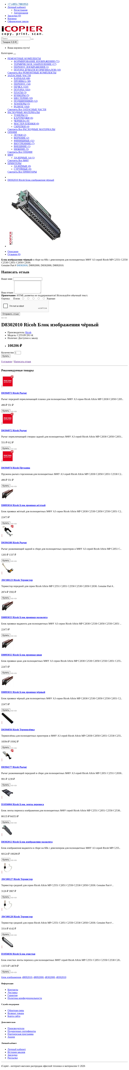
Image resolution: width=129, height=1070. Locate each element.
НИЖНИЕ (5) (21, 149)
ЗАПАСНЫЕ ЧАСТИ (19, 75)
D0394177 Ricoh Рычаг (14, 767)
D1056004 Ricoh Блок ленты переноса (22, 804)
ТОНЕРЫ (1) (21, 115)
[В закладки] (2, 317)
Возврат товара (16, 1013)
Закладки (12, 1055)
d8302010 (61, 977)
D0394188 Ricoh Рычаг (14, 542)
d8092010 (27, 977)
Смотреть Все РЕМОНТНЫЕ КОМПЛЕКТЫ (32, 72)
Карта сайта (14, 1016)
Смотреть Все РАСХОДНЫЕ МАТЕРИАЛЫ (31, 129)
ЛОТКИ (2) (20, 135)
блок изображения (11, 977)
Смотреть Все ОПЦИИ (20, 152)
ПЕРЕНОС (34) (22, 84)
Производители (16, 1028)
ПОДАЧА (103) (22, 89)
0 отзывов (6, 361)
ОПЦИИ (12, 132)
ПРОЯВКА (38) (22, 81)
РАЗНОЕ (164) (21, 106)
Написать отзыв (22, 361)
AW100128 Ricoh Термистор (17, 916)
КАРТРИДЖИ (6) (23, 118)
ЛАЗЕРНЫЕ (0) (22, 166)
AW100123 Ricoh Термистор (17, 580)
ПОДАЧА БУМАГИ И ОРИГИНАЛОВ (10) (37, 69)
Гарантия (12, 995)
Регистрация (20, 10)
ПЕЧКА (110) (21, 86)
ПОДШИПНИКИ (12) (26, 101)
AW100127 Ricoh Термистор (17, 879)
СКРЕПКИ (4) (21, 126)
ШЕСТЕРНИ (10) (23, 98)
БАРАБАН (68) (22, 78)
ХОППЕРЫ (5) (22, 103)
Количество (7, 352)
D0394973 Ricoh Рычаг (14, 393)
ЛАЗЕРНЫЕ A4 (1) (24, 157)
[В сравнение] (5, 317)
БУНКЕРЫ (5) (21, 95)
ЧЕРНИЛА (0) (21, 120)
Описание (13, 251)
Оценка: (5, 298)
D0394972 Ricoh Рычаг (14, 430)
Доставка (12, 992)
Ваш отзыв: (7, 292)
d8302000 (50, 977)
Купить (6, 356)
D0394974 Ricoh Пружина (15, 467)
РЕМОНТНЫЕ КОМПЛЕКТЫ (24, 58)
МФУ (10, 154)
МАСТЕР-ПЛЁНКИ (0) (26, 123)
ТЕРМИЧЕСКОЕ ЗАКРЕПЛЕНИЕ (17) (35, 64)
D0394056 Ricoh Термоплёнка (18, 729)
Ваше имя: (6, 279)
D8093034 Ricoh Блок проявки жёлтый (23, 505)
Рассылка (13, 1057)
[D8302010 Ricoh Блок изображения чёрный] (39, 246)
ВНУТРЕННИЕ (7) (24, 143)
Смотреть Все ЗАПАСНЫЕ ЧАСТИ (27, 109)
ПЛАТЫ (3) (20, 92)
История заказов (16, 1052)
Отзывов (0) (14, 254)
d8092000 (39, 977)
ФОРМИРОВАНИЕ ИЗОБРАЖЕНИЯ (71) (36, 61)
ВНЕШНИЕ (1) (22, 146)
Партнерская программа (21, 1034)
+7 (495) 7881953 (18, 4)
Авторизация (21, 12)
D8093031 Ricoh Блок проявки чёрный (23, 692)
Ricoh (28, 332)
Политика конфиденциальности (25, 998)
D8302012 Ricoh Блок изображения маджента (27, 841)
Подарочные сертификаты (22, 1031)
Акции (11, 1037)
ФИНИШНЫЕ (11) (24, 140)
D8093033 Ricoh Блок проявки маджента (24, 617)
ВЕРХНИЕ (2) (21, 137)
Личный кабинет (17, 1049)
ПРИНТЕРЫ (14, 163)
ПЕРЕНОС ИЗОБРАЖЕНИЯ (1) (31, 67)
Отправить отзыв (11, 314)
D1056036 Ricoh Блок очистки (18, 954)
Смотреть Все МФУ (18, 160)
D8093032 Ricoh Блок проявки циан (21, 654)
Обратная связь (16, 1010)
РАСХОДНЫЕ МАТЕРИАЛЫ (24, 112)
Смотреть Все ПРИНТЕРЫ (22, 171)
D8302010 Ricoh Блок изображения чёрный (31, 180)
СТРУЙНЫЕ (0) (22, 169)
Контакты (13, 989)
